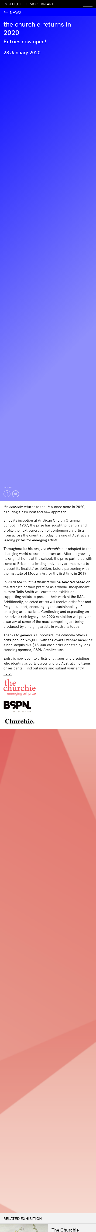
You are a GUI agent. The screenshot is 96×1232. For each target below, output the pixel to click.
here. (7, 673)
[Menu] (88, 4)
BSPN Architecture (48, 650)
